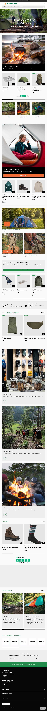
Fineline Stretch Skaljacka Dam (8, 197)
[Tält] (8, 108)
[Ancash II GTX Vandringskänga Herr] (12, 534)
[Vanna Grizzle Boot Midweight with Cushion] (34, 534)
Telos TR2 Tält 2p (21, 89)
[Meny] (2, 3)
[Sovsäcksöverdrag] (12, 325)
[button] (44, 3)
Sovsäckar (38, 117)
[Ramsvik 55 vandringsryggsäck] (38, 79)
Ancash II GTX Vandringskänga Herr (10, 547)
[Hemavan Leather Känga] (23, 186)
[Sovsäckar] (38, 108)
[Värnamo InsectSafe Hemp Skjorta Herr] (38, 186)
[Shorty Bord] (8, 79)
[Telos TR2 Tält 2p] (23, 79)
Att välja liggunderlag (32, 616)
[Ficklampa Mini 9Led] (23, 281)
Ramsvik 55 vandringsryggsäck (36, 89)
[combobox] (23, 7)
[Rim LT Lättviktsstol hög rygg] (8, 281)
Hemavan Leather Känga (23, 196)
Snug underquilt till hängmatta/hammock (34, 338)
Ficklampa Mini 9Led (22, 290)
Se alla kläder (23, 175)
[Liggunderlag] (23, 108)
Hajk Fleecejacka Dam (37, 290)
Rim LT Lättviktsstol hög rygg (8, 291)
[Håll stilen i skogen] (23, 145)
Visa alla (43, 312)
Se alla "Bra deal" (23, 269)
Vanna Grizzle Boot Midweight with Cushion (32, 548)
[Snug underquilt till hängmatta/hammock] (34, 325)
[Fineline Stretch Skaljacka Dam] (8, 186)
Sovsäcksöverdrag (6, 338)
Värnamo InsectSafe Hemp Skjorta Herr (38, 197)
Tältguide (6, 616)
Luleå (41, 396)
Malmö (36, 396)
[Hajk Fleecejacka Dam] (38, 281)
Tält (8, 117)
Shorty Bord (5, 89)
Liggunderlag (23, 117)
